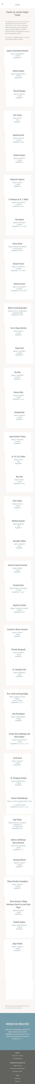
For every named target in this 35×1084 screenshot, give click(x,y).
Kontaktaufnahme (17, 1008)
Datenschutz (17, 1078)
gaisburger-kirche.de (17, 1071)
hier (21, 1039)
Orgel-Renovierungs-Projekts (13, 25)
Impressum (17, 1081)
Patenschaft (21, 21)
